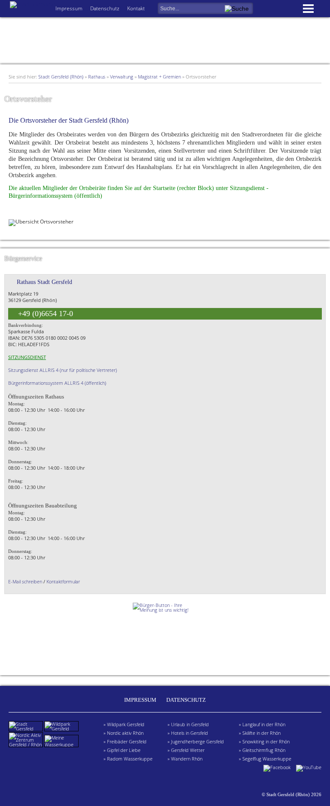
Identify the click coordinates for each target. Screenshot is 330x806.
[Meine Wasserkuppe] (62, 744)
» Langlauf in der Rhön (262, 724)
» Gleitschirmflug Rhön (262, 750)
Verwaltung (121, 76)
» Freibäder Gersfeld (125, 741)
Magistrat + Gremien (159, 76)
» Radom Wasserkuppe (128, 758)
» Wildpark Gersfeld (124, 724)
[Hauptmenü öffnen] (308, 9)
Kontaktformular (63, 581)
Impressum (68, 8)
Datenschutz (104, 8)
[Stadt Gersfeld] (26, 728)
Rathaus (96, 76)
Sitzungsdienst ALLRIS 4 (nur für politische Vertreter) (62, 370)
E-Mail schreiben (25, 581)
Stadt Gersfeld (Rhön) (60, 76)
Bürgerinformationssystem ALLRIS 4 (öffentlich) (57, 383)
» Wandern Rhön (185, 758)
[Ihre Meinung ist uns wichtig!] (165, 634)
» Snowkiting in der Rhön (264, 741)
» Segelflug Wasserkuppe (265, 758)
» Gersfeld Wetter (186, 750)
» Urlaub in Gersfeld (188, 724)
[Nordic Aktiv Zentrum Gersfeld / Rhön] (26, 744)
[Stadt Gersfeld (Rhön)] (32, 4)
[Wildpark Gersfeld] (62, 728)
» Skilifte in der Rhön (260, 733)
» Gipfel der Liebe (122, 750)
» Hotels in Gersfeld (188, 733)
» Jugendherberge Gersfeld (196, 741)
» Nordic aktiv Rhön (124, 733)
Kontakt (136, 8)
